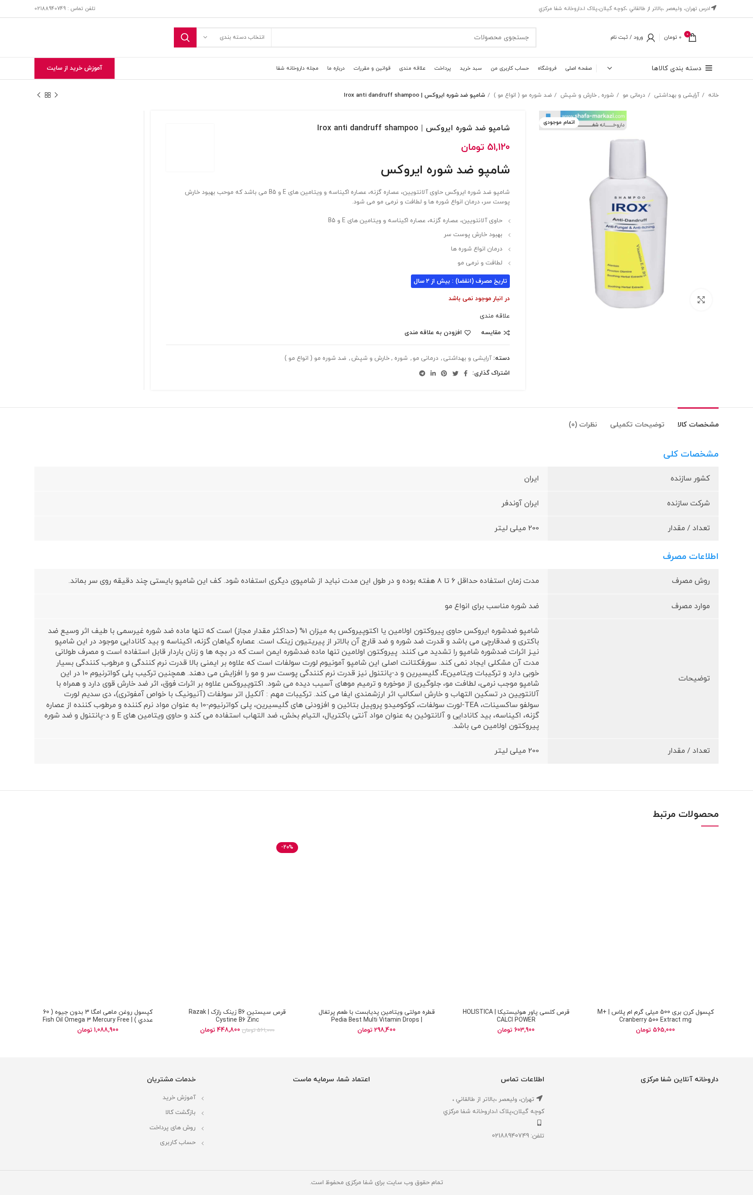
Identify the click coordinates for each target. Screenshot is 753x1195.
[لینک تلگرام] (422, 373)
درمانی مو (633, 95)
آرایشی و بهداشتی (675, 95)
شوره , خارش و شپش (586, 95)
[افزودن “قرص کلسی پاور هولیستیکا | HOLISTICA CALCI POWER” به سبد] (459, 869)
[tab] (698, 420)
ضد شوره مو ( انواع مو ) (522, 95)
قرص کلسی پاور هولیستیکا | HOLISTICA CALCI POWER (516, 1016)
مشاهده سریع (599, 889)
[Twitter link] (455, 373)
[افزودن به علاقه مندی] (599, 850)
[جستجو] (185, 37)
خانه (712, 95)
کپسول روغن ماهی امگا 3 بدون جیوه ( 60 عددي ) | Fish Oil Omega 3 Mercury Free (98, 1016)
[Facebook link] (465, 373)
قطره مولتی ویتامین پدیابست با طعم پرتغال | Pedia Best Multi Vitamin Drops (377, 1016)
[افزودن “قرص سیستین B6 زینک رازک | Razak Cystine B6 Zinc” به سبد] (180, 869)
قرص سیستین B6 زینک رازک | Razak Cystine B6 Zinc (237, 1016)
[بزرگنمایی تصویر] (701, 300)
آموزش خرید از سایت (74, 68)
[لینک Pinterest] (444, 373)
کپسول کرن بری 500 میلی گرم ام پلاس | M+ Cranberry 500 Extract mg (655, 1016)
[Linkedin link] (433, 373)
